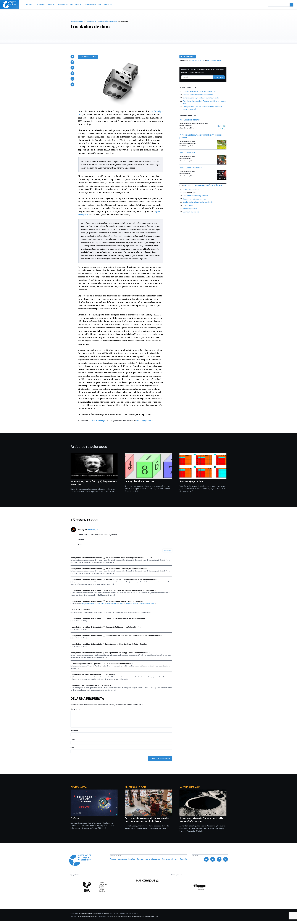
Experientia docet (77, 21)
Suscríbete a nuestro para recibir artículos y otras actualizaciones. (202, 71)
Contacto (183, 859)
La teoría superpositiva (191, 189)
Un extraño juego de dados (192, 481)
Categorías (122, 859)
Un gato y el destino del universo (194, 199)
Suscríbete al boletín (169, 859)
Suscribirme (219, 77)
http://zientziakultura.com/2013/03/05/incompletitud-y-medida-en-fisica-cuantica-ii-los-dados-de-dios (118, 604)
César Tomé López (98, 420)
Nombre (74, 731)
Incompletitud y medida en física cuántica (101, 21)
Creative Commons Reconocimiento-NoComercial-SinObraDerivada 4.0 (135, 916)
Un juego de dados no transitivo (140, 481)
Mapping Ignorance (144, 420)
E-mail (73, 739)
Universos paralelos (190, 209)
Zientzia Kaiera (79, 787)
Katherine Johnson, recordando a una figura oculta (201, 98)
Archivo (113, 859)
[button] (72, 56)
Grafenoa (75, 818)
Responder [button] (167, 550)
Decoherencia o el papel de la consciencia (198, 202)
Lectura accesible (88, 56)
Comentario (76, 709)
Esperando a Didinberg (191, 212)
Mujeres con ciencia (135, 787)
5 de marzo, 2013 (93, 529)
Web (72, 748)
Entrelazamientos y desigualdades (195, 196)
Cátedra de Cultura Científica (148, 859)
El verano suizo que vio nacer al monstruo (198, 95)
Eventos (131, 859)
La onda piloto (188, 205)
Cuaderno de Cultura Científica (87, 916)
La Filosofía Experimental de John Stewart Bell (199, 91)
